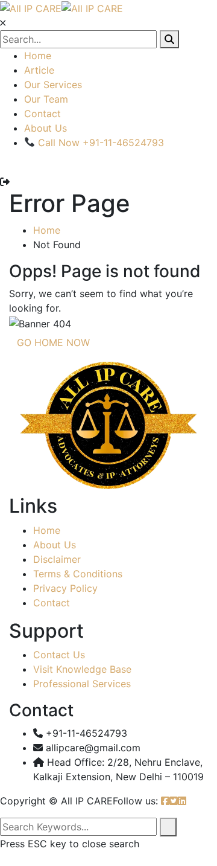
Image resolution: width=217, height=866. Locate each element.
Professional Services (82, 684)
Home (37, 56)
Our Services (53, 85)
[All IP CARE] (30, 7)
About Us (45, 128)
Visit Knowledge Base (82, 669)
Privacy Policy (65, 588)
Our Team (46, 99)
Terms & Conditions (77, 574)
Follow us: (135, 801)
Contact (42, 113)
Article (39, 70)
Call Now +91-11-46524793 (99, 142)
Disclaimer (57, 559)
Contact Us (59, 655)
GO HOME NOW (53, 342)
